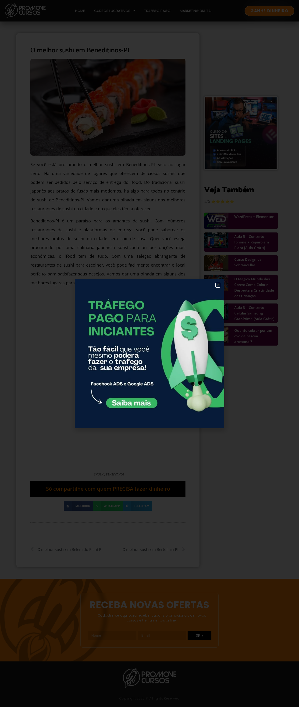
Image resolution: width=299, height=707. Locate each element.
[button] (218, 285)
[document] (149, 353)
